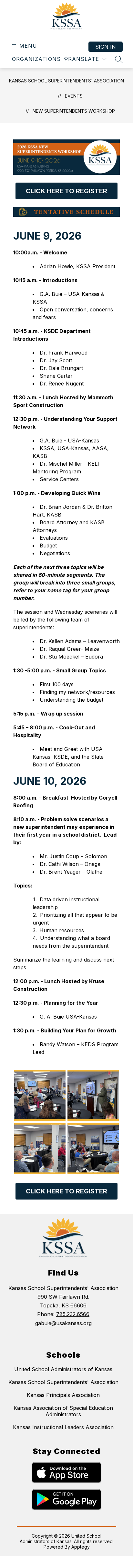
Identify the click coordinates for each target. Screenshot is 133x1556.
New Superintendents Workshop (74, 111)
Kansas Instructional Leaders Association (63, 1427)
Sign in (105, 46)
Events (74, 96)
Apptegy (80, 1547)
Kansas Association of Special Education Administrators (63, 1411)
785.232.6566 (72, 1314)
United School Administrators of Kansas (63, 1369)
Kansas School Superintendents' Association (66, 80)
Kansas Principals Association (63, 1395)
